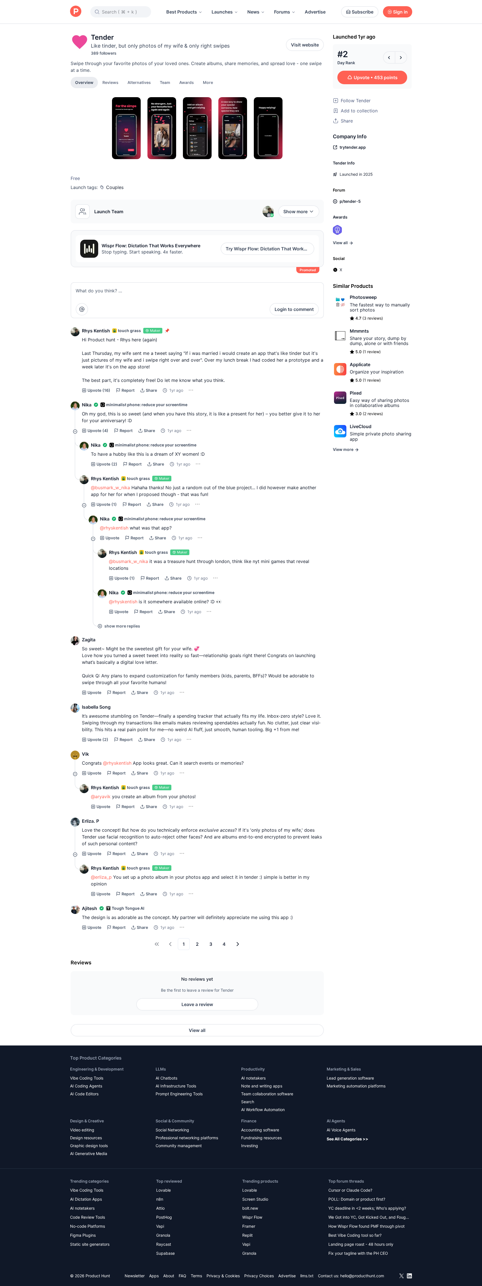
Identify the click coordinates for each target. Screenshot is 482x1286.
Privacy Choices (259, 1275)
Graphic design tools (89, 1145)
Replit (247, 1235)
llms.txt (306, 1275)
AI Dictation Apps (86, 1199)
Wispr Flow (252, 1217)
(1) (107, 504)
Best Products (181, 12)
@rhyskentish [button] (114, 528)
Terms (196, 1275)
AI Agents (336, 1120)
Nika (86, 405)
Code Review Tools (87, 1217)
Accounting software (260, 1129)
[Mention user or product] (82, 309)
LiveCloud (360, 426)
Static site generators (89, 1244)
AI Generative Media (88, 1153)
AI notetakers (253, 1078)
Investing (249, 1145)
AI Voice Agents (341, 1129)
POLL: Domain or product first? (356, 1199)
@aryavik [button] (101, 796)
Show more (295, 211)
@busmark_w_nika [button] (110, 487)
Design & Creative (87, 1120)
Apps (154, 1275)
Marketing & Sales (344, 1069)
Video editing (82, 1129)
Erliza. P (90, 821)
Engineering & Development (97, 1069)
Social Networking (172, 1129)
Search (247, 1101)
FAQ (182, 1275)
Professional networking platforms (187, 1137)
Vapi (160, 1226)
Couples (115, 187)
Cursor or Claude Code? (350, 1190)
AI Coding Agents (86, 1085)
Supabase (165, 1253)
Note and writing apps (261, 1085)
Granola (163, 1235)
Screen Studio (255, 1199)
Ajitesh (89, 908)
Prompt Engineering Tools (179, 1093)
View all (197, 1030)
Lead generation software (350, 1078)
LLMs (161, 1069)
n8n (159, 1199)
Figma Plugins (83, 1235)
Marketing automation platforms (356, 1085)
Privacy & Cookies (223, 1275)
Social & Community (175, 1120)
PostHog (164, 1217)
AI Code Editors (84, 1093)
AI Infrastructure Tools (176, 1085)
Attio (160, 1208)
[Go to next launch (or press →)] (401, 57)
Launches (222, 12)
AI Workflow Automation (263, 1109)
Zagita (88, 639)
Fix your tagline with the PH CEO (358, 1253)
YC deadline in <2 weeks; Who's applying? (367, 1208)
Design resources (86, 1137)
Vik (85, 754)
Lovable (163, 1190)
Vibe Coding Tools (86, 1078)
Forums (282, 12)
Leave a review (197, 1004)
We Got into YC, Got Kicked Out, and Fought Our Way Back (368, 1218)
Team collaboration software (267, 1093)
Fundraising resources (261, 1137)
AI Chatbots (166, 1078)
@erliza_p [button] (101, 877)
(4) (98, 430)
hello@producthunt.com (362, 1275)
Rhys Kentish (96, 330)
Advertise (315, 12)
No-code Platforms (87, 1226)
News (253, 12)
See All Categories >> (347, 1138)
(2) (107, 464)
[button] (208, 82)
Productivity (253, 1069)
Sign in (400, 12)
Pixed (356, 393)
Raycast (163, 1244)
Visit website (305, 45)
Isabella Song (96, 707)
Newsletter (135, 1275)
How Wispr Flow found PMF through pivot (366, 1226)
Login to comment (294, 309)
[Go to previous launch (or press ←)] (389, 57)
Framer (248, 1226)
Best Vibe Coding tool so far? (355, 1235)
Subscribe (362, 12)
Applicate (360, 364)
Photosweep (363, 297)
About (168, 1275)
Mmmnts (359, 331)
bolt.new (250, 1208)
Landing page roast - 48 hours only (360, 1244)
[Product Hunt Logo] (75, 12)
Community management (179, 1145)
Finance (248, 1120)
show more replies (122, 626)
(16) (99, 390)
